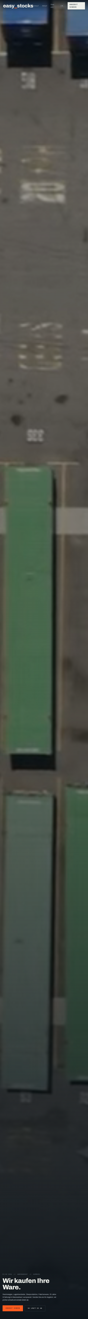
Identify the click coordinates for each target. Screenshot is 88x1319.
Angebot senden (74, 5)
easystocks (18, 5)
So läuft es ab (35, 1308)
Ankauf (36, 6)
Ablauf (44, 6)
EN (62, 6)
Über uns (52, 6)
